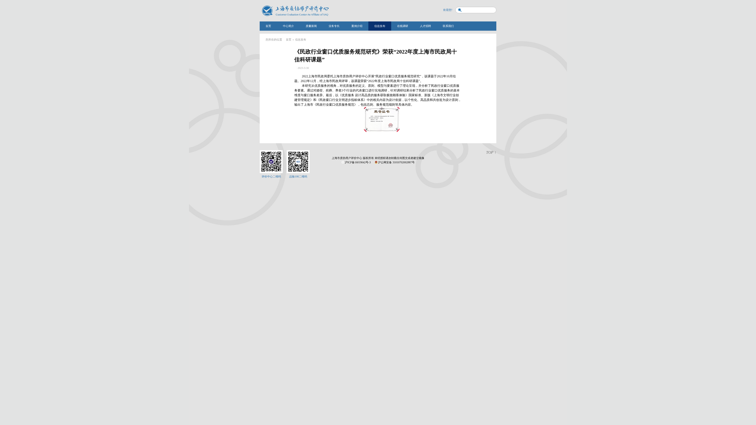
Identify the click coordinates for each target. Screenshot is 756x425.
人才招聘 (425, 26)
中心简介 (288, 26)
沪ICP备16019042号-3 (358, 162)
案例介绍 (356, 26)
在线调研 (402, 26)
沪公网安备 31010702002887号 (396, 162)
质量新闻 (311, 26)
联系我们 (448, 26)
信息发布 (379, 26)
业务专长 (334, 26)
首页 (268, 26)
